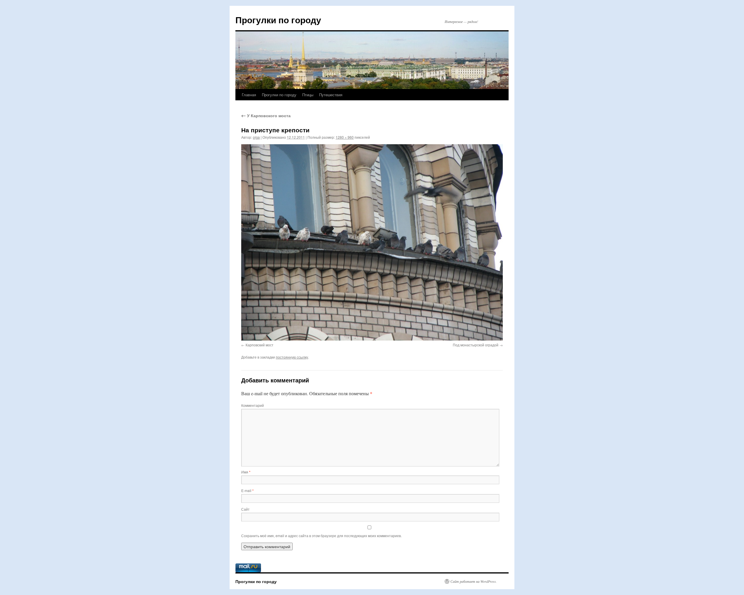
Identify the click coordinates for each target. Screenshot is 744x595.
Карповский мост (259, 344)
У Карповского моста (266, 115)
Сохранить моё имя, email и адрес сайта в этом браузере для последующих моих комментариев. (321, 535)
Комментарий (252, 405)
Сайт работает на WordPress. (473, 581)
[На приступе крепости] (372, 242)
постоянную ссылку (292, 356)
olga (256, 137)
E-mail (247, 490)
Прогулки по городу (278, 19)
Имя (246, 471)
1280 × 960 (345, 137)
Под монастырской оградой (475, 344)
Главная (249, 94)
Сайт (245, 509)
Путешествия (330, 94)
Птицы (307, 94)
